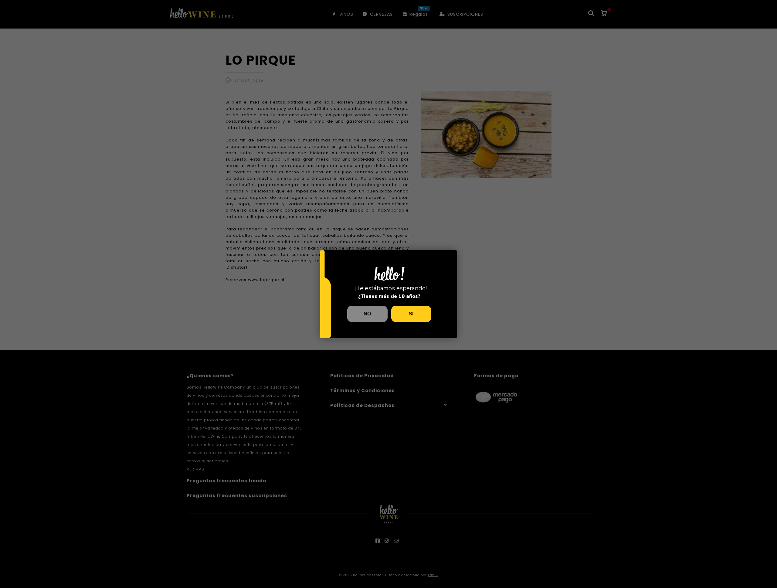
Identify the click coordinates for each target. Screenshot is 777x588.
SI (411, 313)
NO (367, 313)
